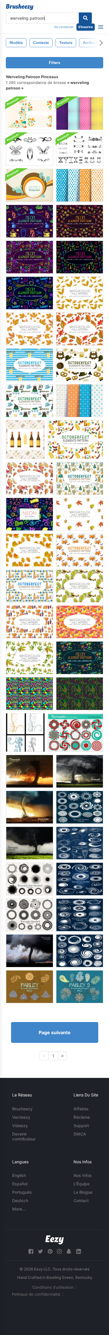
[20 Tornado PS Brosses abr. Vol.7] (29, 771)
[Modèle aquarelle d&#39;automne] (79, 293)
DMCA (80, 1133)
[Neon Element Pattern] (29, 293)
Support (81, 1125)
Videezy (20, 1125)
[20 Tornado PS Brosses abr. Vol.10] (29, 843)
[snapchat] (69, 1251)
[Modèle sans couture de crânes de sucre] (29, 693)
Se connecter (64, 27)
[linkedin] (78, 1251)
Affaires (81, 1108)
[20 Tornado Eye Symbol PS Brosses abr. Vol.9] (75, 732)
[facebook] (30, 1251)
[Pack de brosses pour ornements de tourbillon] (29, 149)
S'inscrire (85, 27)
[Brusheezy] (19, 7)
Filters (54, 63)
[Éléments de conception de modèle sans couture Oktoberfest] (79, 400)
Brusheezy (22, 1108)
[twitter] (40, 1251)
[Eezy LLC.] (54, 1239)
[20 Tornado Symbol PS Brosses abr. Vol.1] (29, 914)
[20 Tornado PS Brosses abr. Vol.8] (79, 771)
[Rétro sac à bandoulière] (29, 113)
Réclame (82, 1117)
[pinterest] (50, 1251)
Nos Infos (83, 1175)
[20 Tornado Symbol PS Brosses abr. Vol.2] (29, 879)
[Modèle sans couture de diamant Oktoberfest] (79, 185)
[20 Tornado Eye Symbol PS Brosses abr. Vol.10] (79, 807)
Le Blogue (83, 1192)
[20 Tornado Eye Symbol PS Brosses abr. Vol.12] (79, 950)
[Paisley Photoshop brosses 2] (79, 986)
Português (22, 1192)
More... (19, 1208)
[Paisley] (29, 986)
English (19, 1175)
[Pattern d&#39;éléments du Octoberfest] (79, 478)
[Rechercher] (85, 17)
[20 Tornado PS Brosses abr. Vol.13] (29, 950)
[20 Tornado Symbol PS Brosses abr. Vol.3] (79, 879)
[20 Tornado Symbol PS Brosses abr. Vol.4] (79, 843)
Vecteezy (21, 1117)
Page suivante (55, 1032)
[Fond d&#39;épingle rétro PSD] (29, 185)
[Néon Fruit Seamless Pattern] (79, 693)
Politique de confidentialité (36, 1294)
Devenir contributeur (23, 1136)
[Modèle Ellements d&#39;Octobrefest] (75, 439)
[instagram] (59, 1251)
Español (19, 1183)
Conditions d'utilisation (53, 1287)
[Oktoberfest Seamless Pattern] (25, 439)
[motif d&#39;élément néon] (29, 221)
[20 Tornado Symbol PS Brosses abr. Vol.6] (79, 914)
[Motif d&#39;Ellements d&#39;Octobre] (29, 364)
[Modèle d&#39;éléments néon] (29, 257)
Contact (81, 1200)
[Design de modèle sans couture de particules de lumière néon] (79, 113)
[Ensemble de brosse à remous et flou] (79, 149)
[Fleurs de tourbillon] (25, 732)
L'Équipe (82, 1183)
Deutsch (20, 1200)
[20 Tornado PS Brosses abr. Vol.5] (29, 807)
